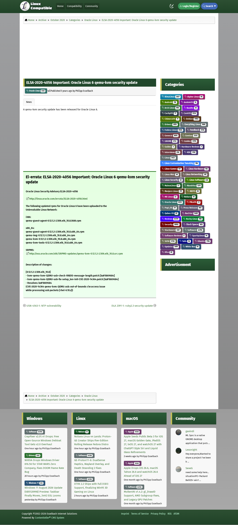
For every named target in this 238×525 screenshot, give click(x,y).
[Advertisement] (119, 50)
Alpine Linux (194, 96)
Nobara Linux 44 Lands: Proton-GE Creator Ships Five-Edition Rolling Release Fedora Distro (93, 440)
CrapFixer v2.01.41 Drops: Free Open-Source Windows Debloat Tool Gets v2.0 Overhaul (43, 440)
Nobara (189, 196)
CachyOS (170, 113)
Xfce (168, 252)
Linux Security (173, 180)
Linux (169, 157)
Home (60, 6)
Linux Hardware (198, 169)
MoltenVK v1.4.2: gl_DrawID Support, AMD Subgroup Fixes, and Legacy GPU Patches (142, 495)
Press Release (192, 207)
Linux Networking (195, 174)
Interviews (171, 152)
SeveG (189, 468)
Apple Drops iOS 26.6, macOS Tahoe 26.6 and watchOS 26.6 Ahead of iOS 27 (141, 471)
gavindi (190, 431)
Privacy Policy (158, 513)
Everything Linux (194, 124)
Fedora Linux (173, 130)
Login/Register (190, 6)
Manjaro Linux (173, 191)
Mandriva (193, 185)
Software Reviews (174, 235)
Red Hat (191, 213)
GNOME (170, 141)
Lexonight (191, 449)
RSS (169, 513)
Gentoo (191, 135)
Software (194, 230)
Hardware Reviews (191, 146)
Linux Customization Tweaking (181, 163)
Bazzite (191, 107)
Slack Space (194, 224)
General (170, 135)
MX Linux (170, 196)
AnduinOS (189, 102)
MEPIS (194, 191)
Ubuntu (203, 241)
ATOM (176, 513)
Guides (190, 141)
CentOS (189, 113)
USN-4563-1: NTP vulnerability (43, 305)
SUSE (169, 241)
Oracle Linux (36, 91)
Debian (192, 118)
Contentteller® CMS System (49, 517)
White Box (191, 246)
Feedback (196, 130)
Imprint (125, 513)
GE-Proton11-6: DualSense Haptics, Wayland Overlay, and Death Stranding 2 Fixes (91, 464)
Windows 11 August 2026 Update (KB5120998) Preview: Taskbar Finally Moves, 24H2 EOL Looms (43, 491)
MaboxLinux (171, 185)
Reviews (171, 219)
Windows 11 (35, 483)
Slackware (172, 230)
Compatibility (74, 6)
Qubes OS (170, 213)
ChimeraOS (171, 118)
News (29, 102)
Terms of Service (140, 513)
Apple (133, 432)
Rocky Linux (194, 219)
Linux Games (172, 169)
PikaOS (194, 202)
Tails (186, 241)
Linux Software (198, 180)
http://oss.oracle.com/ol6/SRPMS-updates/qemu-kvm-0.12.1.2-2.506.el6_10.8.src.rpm (76, 253)
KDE (190, 152)
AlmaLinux (171, 96)
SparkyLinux (199, 235)
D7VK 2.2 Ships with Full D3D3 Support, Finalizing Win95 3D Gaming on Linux (91, 487)
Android (170, 102)
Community (91, 6)
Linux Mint (171, 174)
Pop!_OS (170, 207)
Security (171, 224)
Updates (171, 246)
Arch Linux (171, 107)
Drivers (170, 124)
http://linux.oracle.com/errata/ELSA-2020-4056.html (58, 198)
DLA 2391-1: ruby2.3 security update (132, 305)
